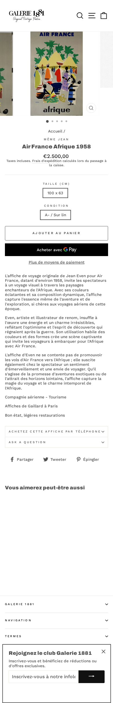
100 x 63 (55, 193)
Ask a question (27, 442)
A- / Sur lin (55, 214)
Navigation (18, 620)
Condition (56, 205)
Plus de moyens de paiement (57, 262)
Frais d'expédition (46, 161)
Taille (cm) (56, 183)
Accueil (55, 131)
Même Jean (56, 139)
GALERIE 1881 (19, 604)
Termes (13, 636)
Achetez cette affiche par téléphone (55, 431)
